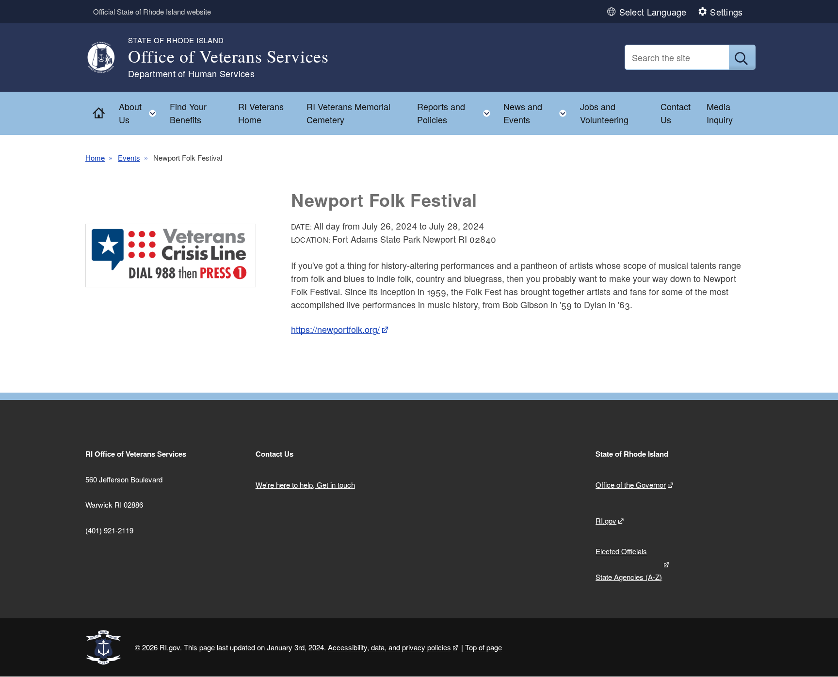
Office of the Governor (631, 484)
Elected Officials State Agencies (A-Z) (629, 564)
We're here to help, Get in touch (305, 484)
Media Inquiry (720, 113)
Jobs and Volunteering (604, 113)
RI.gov (606, 520)
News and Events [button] (537, 113)
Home (95, 157)
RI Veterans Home (261, 113)
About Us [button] (140, 113)
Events (129, 157)
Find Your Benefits (188, 113)
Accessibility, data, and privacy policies (389, 647)
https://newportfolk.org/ (335, 329)
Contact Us (676, 113)
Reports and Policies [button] (456, 113)
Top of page (483, 647)
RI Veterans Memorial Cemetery (348, 113)
